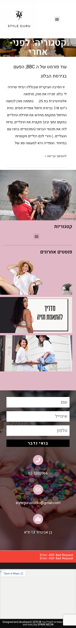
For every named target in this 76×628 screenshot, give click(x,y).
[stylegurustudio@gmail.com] (38, 489)
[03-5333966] (38, 460)
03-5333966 (38, 473)
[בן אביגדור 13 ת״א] (38, 519)
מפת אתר (27, 625)
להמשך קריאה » (56, 156)
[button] (57, 19)
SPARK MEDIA (44, 625)
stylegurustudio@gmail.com (38, 502)
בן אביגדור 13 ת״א (38, 532)
